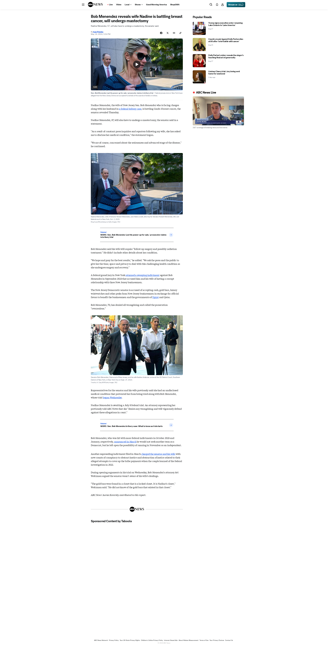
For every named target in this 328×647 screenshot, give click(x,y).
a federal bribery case (130, 108)
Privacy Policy (114, 640)
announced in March (125, 441)
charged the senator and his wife (158, 453)
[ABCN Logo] (95, 4)
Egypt (155, 297)
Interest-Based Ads (171, 640)
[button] (83, 4)
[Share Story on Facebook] (161, 33)
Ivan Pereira (98, 32)
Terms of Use (203, 640)
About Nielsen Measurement (188, 640)
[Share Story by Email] (174, 33)
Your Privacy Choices (216, 640)
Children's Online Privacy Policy (152, 640)
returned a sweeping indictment (143, 275)
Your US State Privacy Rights (130, 640)
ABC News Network (101, 640)
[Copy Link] (180, 33)
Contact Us (229, 640)
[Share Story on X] (167, 33)
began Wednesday (112, 397)
